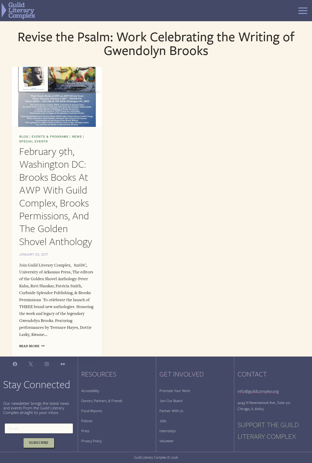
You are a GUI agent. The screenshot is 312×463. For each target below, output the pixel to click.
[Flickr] (62, 364)
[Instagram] (46, 364)
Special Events (33, 141)
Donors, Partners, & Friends (101, 400)
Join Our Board (170, 400)
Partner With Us (171, 410)
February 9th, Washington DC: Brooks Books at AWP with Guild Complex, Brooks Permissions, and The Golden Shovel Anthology (55, 197)
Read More (32, 346)
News (77, 136)
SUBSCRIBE (39, 442)
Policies (87, 421)
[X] (30, 364)
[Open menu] (302, 11)
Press (85, 431)
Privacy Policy (91, 441)
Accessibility (90, 390)
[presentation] (57, 97)
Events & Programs (50, 136)
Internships (167, 431)
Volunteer (166, 441)
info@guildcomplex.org (258, 391)
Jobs (162, 421)
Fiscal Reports (91, 410)
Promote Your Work (174, 390)
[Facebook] (15, 364)
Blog (23, 136)
